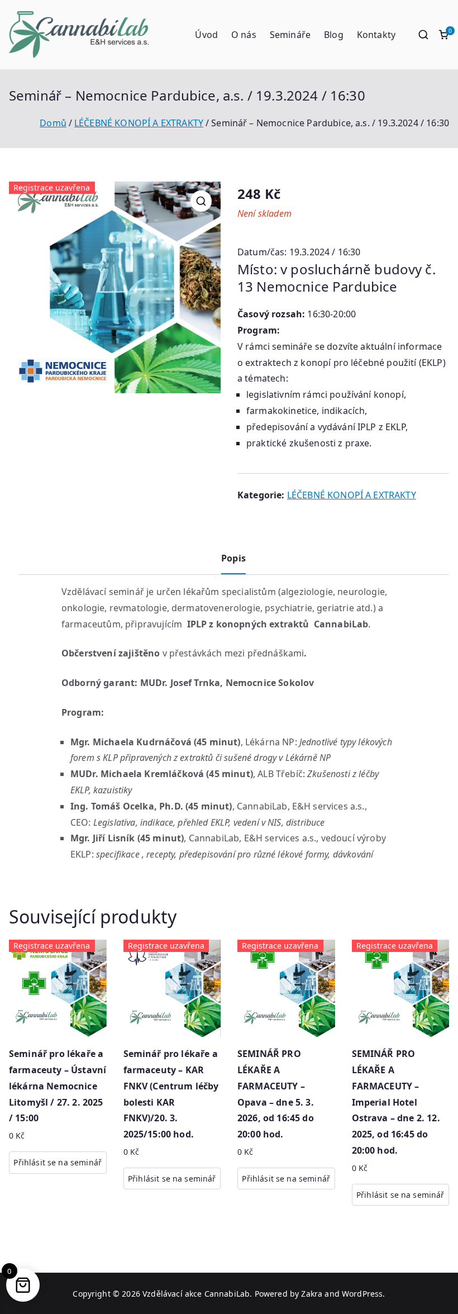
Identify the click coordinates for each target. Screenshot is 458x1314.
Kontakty (376, 34)
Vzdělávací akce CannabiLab (196, 1293)
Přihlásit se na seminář (57, 1162)
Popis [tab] (233, 558)
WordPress (362, 1293)
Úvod (206, 34)
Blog (334, 34)
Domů (53, 123)
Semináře (290, 34)
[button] (201, 201)
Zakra (311, 1293)
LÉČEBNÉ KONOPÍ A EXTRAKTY (138, 123)
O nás (243, 34)
